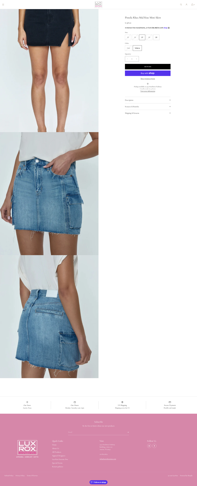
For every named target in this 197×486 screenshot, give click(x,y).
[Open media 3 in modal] (49, 316)
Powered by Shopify (186, 476)
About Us (55, 448)
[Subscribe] (126, 432)
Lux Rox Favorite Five (60, 459)
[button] (181, 4)
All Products (56, 452)
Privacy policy (20, 476)
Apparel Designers (58, 456)
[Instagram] (149, 445)
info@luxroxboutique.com (108, 459)
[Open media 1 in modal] (49, 70)
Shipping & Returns (132, 113)
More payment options (148, 79)
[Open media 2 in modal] (49, 193)
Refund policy (9, 476)
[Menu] (5, 4)
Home (54, 445)
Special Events (57, 463)
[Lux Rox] (98, 5)
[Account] (186, 4)
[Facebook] (154, 445)
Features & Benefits (132, 106)
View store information (147, 91)
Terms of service (32, 476)
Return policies (57, 466)
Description (129, 100)
